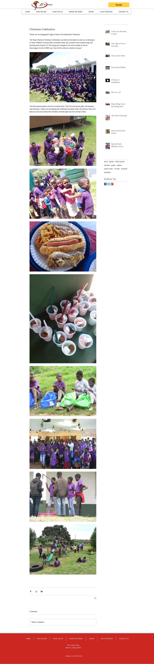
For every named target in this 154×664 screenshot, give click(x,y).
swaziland (124, 169)
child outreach (119, 162)
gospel (113, 165)
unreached (107, 172)
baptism (111, 162)
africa (106, 162)
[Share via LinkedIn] (42, 591)
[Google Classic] (112, 184)
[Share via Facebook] (31, 591)
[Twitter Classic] (108, 184)
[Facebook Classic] (105, 184)
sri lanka (117, 169)
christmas (107, 165)
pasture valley (108, 169)
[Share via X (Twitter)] (36, 591)
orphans (119, 165)
